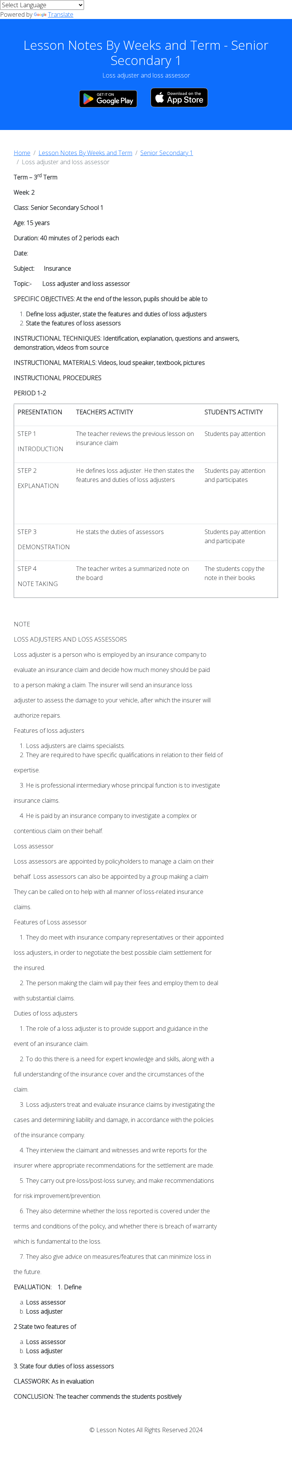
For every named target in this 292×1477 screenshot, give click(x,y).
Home (22, 153)
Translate (60, 14)
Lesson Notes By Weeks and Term (85, 153)
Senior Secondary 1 (166, 153)
